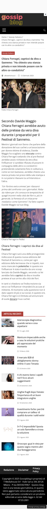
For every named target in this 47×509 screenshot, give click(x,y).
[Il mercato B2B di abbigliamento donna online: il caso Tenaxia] (8, 360)
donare (13, 299)
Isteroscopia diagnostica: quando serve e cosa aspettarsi (29, 323)
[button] (44, 30)
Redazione (9, 469)
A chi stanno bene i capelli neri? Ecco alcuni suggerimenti (30, 377)
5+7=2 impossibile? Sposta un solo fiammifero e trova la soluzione (30, 429)
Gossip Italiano (8, 53)
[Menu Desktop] (4, 30)
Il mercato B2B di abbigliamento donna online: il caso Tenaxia (28, 360)
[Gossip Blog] (12, 19)
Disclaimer (23, 469)
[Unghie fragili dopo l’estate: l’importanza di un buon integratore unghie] (8, 395)
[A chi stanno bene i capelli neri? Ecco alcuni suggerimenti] (8, 377)
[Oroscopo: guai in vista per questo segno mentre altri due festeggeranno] (8, 446)
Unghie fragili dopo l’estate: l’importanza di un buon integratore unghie (30, 395)
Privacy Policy (36, 470)
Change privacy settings (36, 507)
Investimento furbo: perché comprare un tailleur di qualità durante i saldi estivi (30, 412)
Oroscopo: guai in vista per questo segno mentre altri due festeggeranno (30, 446)
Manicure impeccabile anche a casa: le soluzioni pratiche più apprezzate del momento (31, 342)
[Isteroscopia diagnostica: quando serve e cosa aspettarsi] (8, 323)
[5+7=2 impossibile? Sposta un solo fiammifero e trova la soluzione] (8, 429)
